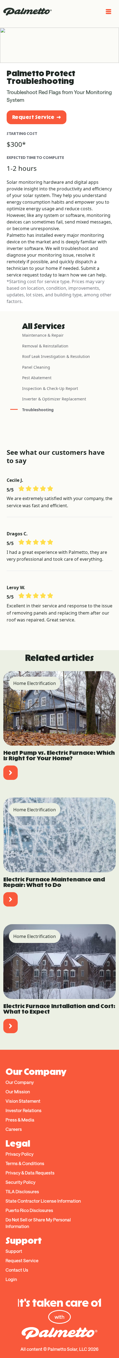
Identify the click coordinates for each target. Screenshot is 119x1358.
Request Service (33, 117)
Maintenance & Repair (43, 335)
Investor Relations (24, 1110)
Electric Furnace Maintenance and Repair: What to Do (54, 882)
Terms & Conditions (25, 1163)
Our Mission (18, 1091)
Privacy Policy (19, 1154)
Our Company (20, 1082)
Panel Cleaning (36, 367)
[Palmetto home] (27, 11)
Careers (14, 1129)
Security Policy (20, 1182)
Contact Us (17, 1269)
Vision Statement (23, 1101)
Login (11, 1279)
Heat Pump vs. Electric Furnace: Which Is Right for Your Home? (59, 755)
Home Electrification (34, 683)
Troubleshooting (38, 409)
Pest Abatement (36, 377)
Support (14, 1251)
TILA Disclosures (22, 1191)
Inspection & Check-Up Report (50, 388)
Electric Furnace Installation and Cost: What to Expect (59, 1009)
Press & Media (20, 1119)
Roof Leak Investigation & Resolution (56, 356)
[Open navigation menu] (108, 11)
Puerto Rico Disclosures (29, 1210)
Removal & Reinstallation (45, 346)
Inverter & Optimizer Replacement (54, 399)
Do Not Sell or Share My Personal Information (38, 1223)
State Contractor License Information (43, 1200)
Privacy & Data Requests (30, 1172)
